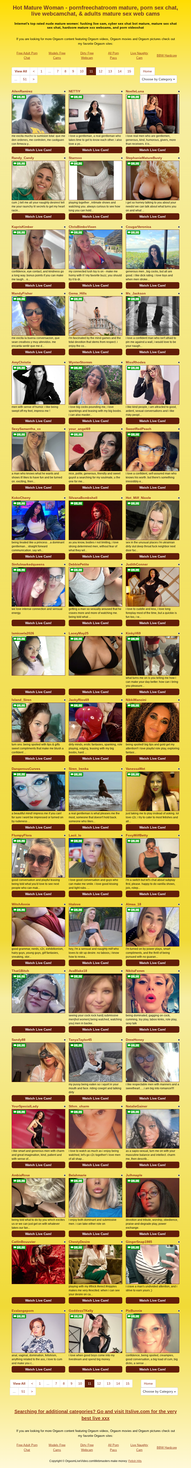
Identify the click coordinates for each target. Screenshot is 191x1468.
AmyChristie (21, 362)
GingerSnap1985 (139, 1242)
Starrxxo (75, 158)
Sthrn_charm (79, 1106)
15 (129, 71)
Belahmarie (77, 1175)
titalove (75, 904)
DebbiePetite (79, 564)
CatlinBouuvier (23, 1242)
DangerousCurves (26, 769)
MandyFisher (22, 293)
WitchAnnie (21, 904)
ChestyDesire (79, 1242)
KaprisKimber (22, 227)
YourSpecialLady (25, 1106)
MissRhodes (136, 362)
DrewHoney (135, 1040)
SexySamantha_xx (26, 429)
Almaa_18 (133, 904)
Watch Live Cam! (38, 150)
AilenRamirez (22, 91)
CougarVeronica (138, 227)
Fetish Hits (135, 1461)
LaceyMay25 (79, 633)
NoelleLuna (135, 91)
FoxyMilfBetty (137, 835)
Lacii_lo (75, 835)
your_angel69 (79, 429)
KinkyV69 (133, 633)
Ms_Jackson (136, 293)
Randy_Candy (23, 158)
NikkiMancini (136, 700)
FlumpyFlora (22, 835)
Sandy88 (18, 1040)
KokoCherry (21, 498)
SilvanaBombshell (83, 498)
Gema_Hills (78, 293)
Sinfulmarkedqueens (28, 564)
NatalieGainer (136, 1106)
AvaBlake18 (78, 971)
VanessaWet (135, 769)
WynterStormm (80, 362)
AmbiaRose (21, 1175)
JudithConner (137, 564)
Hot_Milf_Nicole (138, 498)
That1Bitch (20, 971)
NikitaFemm (135, 971)
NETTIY (74, 91)
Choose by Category (157, 79)
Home (147, 71)
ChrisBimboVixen (82, 227)
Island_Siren (21, 700)
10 (82, 71)
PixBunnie (134, 1310)
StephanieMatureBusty (144, 158)
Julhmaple (134, 1175)
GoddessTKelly (81, 1310)
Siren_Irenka (79, 769)
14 (120, 71)
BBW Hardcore (167, 55)
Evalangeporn (23, 1310)
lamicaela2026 (23, 633)
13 (110, 71)
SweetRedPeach (138, 429)
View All (21, 71)
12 (100, 71)
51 (25, 79)
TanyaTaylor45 (80, 1040)
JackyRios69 (79, 700)
